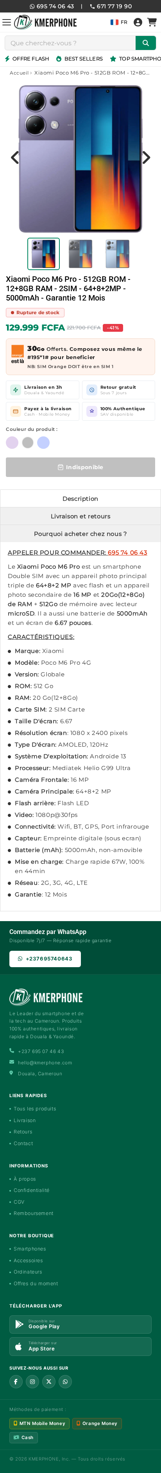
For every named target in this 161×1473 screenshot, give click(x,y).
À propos (25, 1179)
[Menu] (6, 22)
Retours (23, 1132)
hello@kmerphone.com (45, 1063)
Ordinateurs (28, 1272)
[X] (48, 1381)
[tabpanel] (43, 253)
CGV (19, 1202)
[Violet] (12, 442)
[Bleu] (43, 442)
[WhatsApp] (65, 1381)
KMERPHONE (44, 1459)
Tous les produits (35, 1109)
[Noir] (27, 442)
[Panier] (152, 22)
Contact (23, 1143)
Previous (15, 157)
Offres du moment (36, 1283)
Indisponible (85, 467)
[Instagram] (32, 1381)
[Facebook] (16, 1381)
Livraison (25, 1120)
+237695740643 (49, 958)
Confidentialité (32, 1190)
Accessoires (28, 1260)
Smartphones (30, 1249)
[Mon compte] (138, 22)
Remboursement (34, 1213)
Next (145, 157)
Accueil (19, 73)
